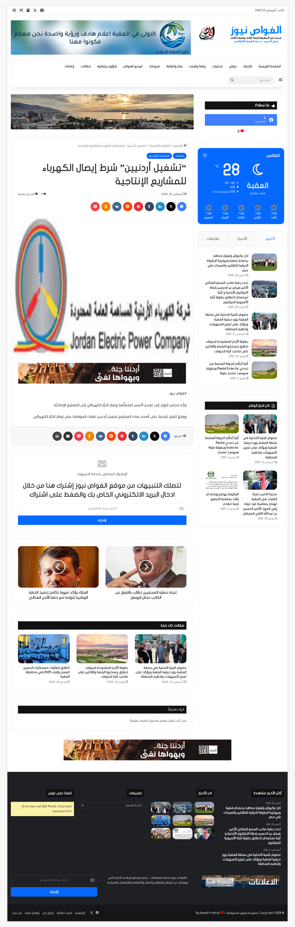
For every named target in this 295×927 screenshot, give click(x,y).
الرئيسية (178, 145)
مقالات (86, 66)
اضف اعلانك (64, 913)
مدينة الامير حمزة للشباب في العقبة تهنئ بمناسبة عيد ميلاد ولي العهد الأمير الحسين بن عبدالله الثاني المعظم (260, 503)
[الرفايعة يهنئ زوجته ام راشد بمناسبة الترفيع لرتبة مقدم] (222, 480)
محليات (217, 66)
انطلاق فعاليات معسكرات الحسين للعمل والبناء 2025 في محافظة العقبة (46, 672)
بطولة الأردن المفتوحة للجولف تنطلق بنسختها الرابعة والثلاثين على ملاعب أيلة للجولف (103, 672)
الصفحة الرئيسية (270, 66)
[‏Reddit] (127, 206)
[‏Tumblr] (149, 206)
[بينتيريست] (138, 206)
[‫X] (171, 206)
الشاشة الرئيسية (160, 145)
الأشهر (270, 238)
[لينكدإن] (160, 206)
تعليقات (213, 238)
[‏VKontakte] (116, 206)
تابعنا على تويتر (60, 793)
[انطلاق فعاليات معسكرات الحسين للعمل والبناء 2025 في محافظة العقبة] (44, 648)
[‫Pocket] (95, 206)
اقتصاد (247, 66)
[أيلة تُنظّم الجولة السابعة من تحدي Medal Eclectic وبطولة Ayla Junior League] (264, 370)
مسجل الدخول (158, 720)
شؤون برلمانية (107, 66)
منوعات (154, 66)
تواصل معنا (32, 913)
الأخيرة (242, 238)
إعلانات (69, 66)
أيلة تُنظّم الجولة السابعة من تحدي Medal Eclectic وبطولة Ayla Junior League (227, 368)
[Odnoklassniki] (106, 206)
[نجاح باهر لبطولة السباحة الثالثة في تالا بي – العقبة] (161, 833)
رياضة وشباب (197, 66)
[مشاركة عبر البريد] (68, 436)
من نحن (17, 913)
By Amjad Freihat (208, 913)
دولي (233, 66)
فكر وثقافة (174, 66)
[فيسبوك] (181, 206)
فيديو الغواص (132, 66)
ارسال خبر (48, 913)
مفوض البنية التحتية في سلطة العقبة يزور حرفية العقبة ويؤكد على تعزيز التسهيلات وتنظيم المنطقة (161, 672)
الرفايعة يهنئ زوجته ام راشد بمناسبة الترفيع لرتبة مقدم (222, 499)
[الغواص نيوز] (241, 34)
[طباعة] (57, 436)
